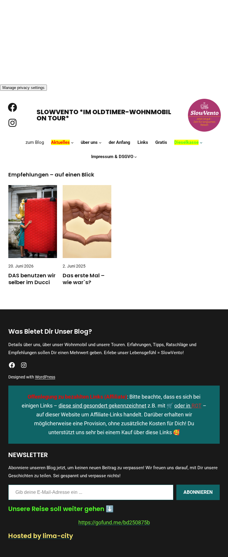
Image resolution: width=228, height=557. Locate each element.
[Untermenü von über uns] (100, 142)
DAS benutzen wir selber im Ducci (32, 279)
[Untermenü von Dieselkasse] (201, 142)
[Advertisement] (114, 41)
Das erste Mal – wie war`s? (83, 279)
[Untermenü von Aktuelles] (72, 142)
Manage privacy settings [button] (23, 87)
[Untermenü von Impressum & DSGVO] (135, 156)
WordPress (45, 377)
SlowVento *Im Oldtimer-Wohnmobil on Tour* (104, 115)
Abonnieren (198, 492)
